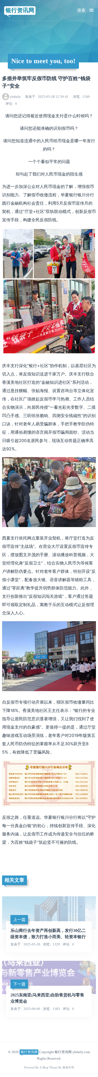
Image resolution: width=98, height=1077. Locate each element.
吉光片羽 (68, 1067)
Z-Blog (44, 1067)
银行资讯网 (19, 10)
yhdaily (15, 97)
